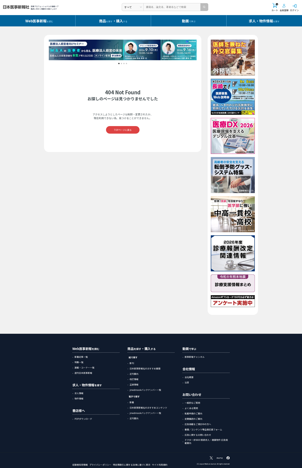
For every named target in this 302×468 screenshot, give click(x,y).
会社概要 (189, 377)
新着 (132, 402)
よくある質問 (191, 408)
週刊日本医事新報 (83, 372)
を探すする (113, 20)
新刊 (132, 363)
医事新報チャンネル (194, 356)
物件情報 (79, 398)
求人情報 (79, 393)
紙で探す (133, 357)
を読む (39, 20)
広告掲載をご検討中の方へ (198, 424)
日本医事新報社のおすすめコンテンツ (148, 407)
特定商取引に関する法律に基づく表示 (131, 464)
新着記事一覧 (81, 356)
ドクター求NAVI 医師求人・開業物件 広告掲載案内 (206, 441)
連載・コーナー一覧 (84, 367)
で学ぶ (189, 20)
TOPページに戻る (123, 129)
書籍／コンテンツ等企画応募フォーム (203, 429)
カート (274, 7)
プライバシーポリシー (100, 464)
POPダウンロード (83, 418)
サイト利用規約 (159, 464)
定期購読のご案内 (193, 418)
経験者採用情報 (80, 464)
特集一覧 (79, 362)
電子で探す (134, 396)
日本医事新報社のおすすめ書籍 (145, 368)
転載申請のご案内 (193, 413)
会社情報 (188, 369)
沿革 (187, 382)
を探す (264, 20)
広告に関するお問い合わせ (198, 434)
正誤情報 (134, 384)
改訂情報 (134, 379)
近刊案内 (134, 373)
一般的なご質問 (192, 402)
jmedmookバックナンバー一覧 (145, 389)
